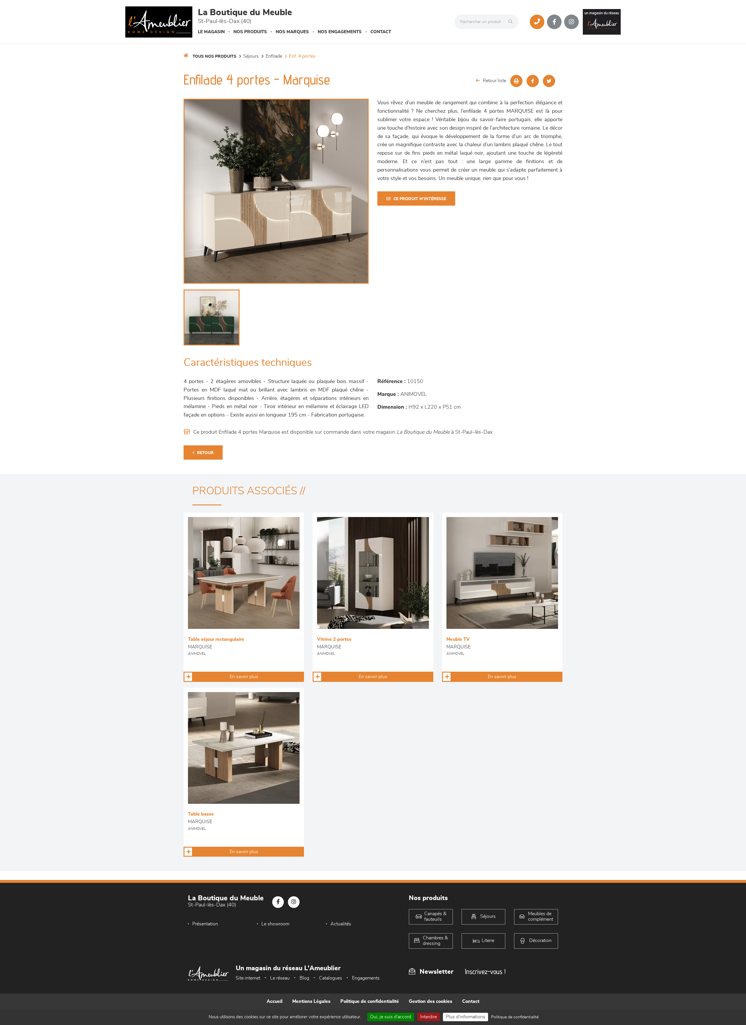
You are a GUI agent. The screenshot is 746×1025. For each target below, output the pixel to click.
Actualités (340, 924)
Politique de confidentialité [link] (515, 1017)
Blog (304, 978)
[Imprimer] (516, 81)
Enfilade (274, 56)
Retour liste (494, 80)
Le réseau (280, 978)
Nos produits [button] (250, 32)
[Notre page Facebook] (554, 22)
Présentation (205, 924)
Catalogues (330, 978)
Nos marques (292, 32)
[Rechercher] (512, 22)
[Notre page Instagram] (571, 22)
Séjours (251, 56)
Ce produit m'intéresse (419, 199)
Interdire (428, 1017)
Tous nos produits (214, 56)
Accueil (274, 1001)
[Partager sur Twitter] (549, 81)
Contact (380, 32)
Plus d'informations (465, 1017)
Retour (205, 453)
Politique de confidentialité (369, 1001)
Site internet (248, 978)
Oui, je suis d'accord (390, 1017)
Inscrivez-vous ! (485, 971)
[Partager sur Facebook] (533, 81)
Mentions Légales (311, 1001)
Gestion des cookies (430, 1001)
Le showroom (275, 924)
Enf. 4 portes (302, 56)
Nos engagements (340, 32)
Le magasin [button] (211, 32)
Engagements (366, 978)
